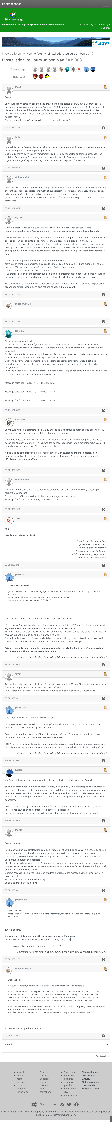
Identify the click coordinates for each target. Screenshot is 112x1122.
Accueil (20, 1072)
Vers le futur (35, 53)
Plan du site (70, 1072)
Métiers (44, 1085)
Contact (53, 1104)
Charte (43, 1104)
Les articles (22, 1091)
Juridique (45, 1078)
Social (43, 1082)
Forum (19, 1075)
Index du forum (12, 53)
